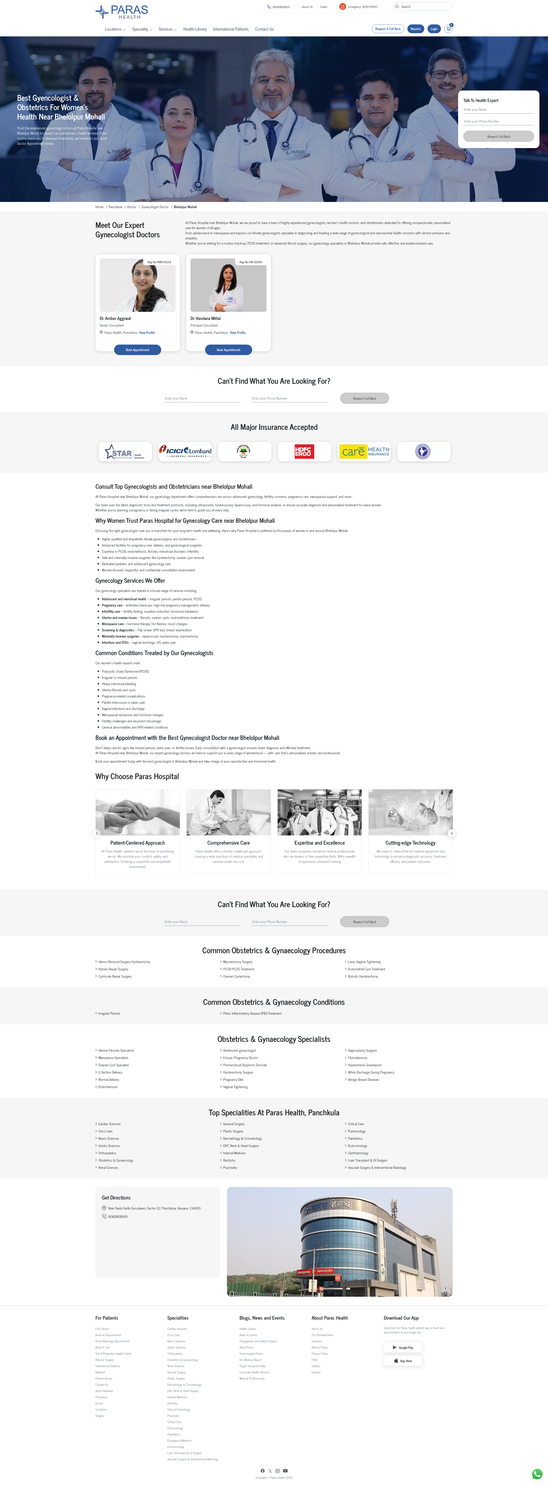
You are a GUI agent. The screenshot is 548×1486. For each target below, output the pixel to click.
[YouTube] (285, 1471)
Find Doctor (102, 1328)
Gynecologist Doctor (155, 206)
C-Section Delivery (110, 1072)
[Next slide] (451, 833)
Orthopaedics (107, 1152)
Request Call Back (498, 136)
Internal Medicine (234, 1152)
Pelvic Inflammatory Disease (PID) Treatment (252, 1013)
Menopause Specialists (113, 1057)
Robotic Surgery (104, 1359)
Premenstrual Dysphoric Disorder (245, 1064)
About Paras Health (330, 1317)
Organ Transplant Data (252, 1365)
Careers (316, 1365)
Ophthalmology (358, 1152)
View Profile (147, 332)
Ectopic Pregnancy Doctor (240, 1057)
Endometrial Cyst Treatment (366, 968)
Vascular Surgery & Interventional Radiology (377, 1167)
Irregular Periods (109, 1013)
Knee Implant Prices (251, 1353)
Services (166, 28)
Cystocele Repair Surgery (115, 976)
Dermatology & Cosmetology (242, 1138)
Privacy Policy (320, 1353)
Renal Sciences (108, 1167)
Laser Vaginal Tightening (364, 961)
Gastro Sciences (109, 1145)
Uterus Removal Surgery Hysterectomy (124, 961)
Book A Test (102, 1347)
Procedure (101, 1396)
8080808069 (281, 6)
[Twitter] (270, 1471)
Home (99, 206)
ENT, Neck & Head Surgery (241, 1145)
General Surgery (233, 1123)
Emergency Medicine (179, 1440)
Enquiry (316, 1372)
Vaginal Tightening (235, 1086)
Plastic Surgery (233, 1131)
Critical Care (356, 1123)
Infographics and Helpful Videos (258, 1340)
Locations (113, 28)
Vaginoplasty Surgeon (362, 1050)
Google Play (406, 1347)
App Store (406, 1360)
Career (323, 6)
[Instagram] (277, 1471)
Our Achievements (322, 1334)
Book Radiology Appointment (112, 1340)
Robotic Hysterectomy (363, 976)
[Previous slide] (96, 833)
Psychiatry (230, 1167)
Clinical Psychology (178, 1409)
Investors (317, 1340)
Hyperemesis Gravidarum (364, 1064)
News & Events (248, 1334)
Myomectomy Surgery (237, 961)
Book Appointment (137, 349)
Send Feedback (104, 1390)
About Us (307, 6)
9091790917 (370, 6)
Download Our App (401, 1317)
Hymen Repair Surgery (113, 968)
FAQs (315, 1359)
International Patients (231, 28)
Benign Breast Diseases (363, 1079)
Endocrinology (357, 1145)
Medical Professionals (252, 1378)
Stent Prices (246, 1347)
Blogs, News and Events (262, 1317)
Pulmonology (357, 1131)
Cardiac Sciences (109, 1123)
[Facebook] (263, 1471)
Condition (101, 1409)
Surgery (99, 1415)
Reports (416, 28)
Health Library (195, 28)
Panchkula (115, 206)
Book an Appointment (108, 1334)
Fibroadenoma (357, 1057)
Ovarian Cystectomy (236, 976)
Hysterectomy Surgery (238, 1072)
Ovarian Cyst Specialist (113, 1064)
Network (100, 1372)
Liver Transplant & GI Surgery (367, 1160)
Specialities (178, 1317)
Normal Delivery (108, 1079)
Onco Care (105, 1131)
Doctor (131, 206)
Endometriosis (108, 1086)
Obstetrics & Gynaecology (115, 1160)
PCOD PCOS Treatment (238, 968)
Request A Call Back (388, 28)
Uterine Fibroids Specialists (116, 1050)
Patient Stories (103, 1378)
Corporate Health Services (255, 1372)
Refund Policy (320, 1347)
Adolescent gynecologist (239, 1050)
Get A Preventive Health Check (113, 1353)
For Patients (106, 1317)
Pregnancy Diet (233, 1079)
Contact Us (264, 28)
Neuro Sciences (108, 1138)
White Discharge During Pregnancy (371, 1072)
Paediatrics (355, 1138)
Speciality (140, 28)
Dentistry (229, 1160)
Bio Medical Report (250, 1359)
